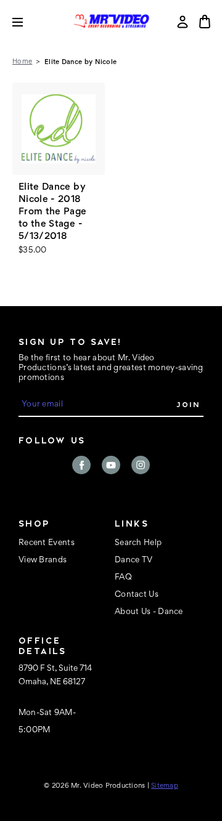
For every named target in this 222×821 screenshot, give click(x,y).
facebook (81, 465)
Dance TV (133, 560)
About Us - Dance (149, 612)
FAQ (123, 577)
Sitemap (164, 786)
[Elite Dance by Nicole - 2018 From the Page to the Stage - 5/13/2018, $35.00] (59, 129)
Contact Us (136, 595)
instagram (140, 465)
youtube (111, 465)
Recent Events (46, 543)
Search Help (138, 543)
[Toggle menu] (26, 21)
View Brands (42, 560)
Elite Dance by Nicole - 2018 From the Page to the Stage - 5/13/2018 (52, 212)
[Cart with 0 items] (204, 21)
